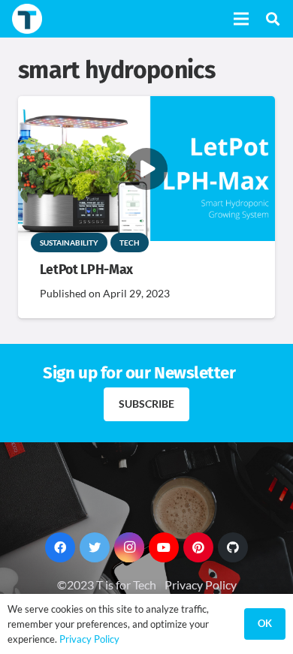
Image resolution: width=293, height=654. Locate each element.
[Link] (27, 19)
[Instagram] (129, 547)
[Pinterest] (198, 547)
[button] (273, 19)
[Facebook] (60, 547)
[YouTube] (164, 547)
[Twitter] (95, 547)
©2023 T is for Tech (106, 584)
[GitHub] (233, 547)
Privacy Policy (201, 584)
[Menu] (241, 19)
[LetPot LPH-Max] (146, 106)
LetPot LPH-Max (86, 270)
